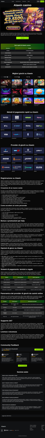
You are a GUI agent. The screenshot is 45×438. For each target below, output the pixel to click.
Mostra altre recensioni (22, 365)
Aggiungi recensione (39, 349)
